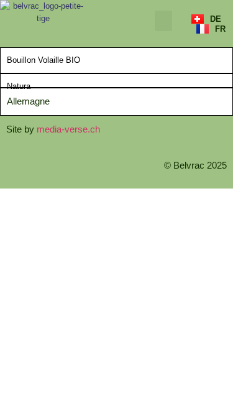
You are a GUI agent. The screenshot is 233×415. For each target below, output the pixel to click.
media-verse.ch (68, 129)
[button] (163, 21)
